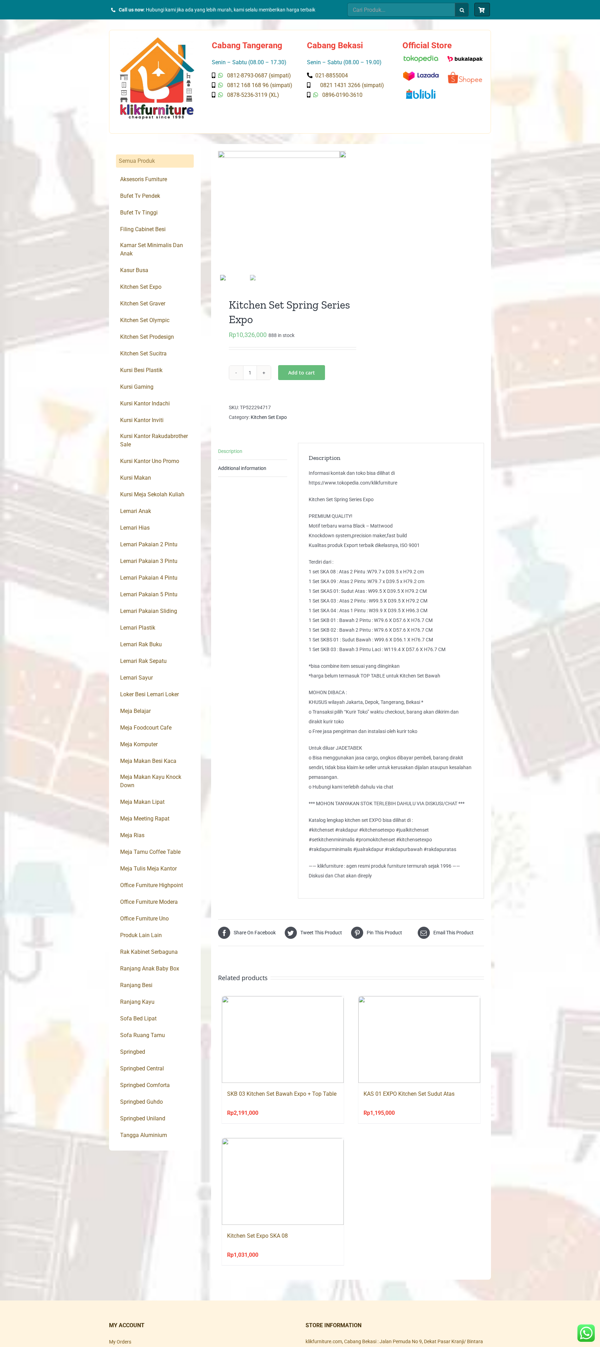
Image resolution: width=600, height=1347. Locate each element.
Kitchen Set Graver (142, 303)
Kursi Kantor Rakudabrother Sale (154, 440)
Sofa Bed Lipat (138, 1018)
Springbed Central (142, 1068)
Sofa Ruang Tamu (142, 1035)
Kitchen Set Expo (269, 417)
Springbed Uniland (142, 1118)
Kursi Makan (135, 477)
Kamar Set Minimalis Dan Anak (151, 249)
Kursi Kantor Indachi (145, 403)
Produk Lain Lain (141, 935)
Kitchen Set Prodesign (147, 337)
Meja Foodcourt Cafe (146, 727)
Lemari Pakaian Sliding (148, 611)
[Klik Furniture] (157, 39)
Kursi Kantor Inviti (142, 420)
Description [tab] (230, 451)
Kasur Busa (134, 270)
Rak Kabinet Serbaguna (149, 952)
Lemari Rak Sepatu (143, 661)
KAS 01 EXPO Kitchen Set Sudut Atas (409, 1094)
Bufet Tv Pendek (140, 196)
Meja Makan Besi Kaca (148, 761)
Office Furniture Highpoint (151, 885)
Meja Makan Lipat (142, 802)
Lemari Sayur (136, 677)
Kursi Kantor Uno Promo (149, 461)
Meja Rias (132, 835)
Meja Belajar (135, 711)
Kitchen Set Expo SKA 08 (257, 1235)
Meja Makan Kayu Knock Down (150, 781)
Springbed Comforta (145, 1085)
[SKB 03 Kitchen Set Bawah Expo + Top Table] (283, 1039)
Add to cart (301, 372)
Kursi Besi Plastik (141, 370)
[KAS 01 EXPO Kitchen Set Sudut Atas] (419, 1039)
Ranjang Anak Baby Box (149, 968)
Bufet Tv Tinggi (139, 212)
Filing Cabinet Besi (143, 229)
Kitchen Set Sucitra (143, 353)
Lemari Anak (135, 511)
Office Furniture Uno (144, 918)
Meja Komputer (139, 744)
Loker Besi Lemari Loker (149, 694)
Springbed (132, 1052)
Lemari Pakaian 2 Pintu (148, 544)
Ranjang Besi (136, 985)
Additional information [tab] (242, 468)
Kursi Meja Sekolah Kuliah (152, 494)
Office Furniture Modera (149, 902)
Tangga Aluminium (143, 1135)
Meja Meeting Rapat (144, 818)
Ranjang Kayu (137, 1002)
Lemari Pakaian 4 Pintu (148, 577)
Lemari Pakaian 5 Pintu (148, 594)
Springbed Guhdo (141, 1101)
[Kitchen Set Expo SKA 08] (283, 1181)
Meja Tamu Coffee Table (150, 852)
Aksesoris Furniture (143, 179)
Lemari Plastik (137, 627)
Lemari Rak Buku (141, 644)
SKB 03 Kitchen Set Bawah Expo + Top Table (281, 1094)
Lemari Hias (135, 527)
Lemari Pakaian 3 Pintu (148, 561)
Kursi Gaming (136, 387)
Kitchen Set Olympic (144, 320)
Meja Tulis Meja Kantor (148, 868)
